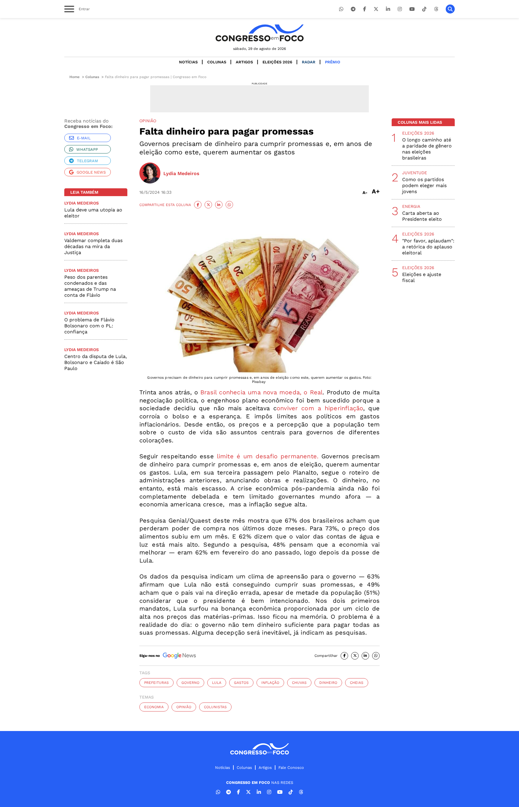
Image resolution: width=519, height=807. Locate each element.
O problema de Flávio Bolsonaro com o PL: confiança (89, 326)
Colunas (216, 62)
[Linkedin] (388, 9)
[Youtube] (412, 9)
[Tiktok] (424, 9)
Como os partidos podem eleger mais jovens (424, 185)
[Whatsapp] (341, 9)
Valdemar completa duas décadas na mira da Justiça (93, 246)
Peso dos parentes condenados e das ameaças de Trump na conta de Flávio (90, 286)
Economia (154, 707)
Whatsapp (87, 149)
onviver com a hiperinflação (320, 408)
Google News (91, 172)
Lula (216, 683)
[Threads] (436, 9)
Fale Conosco (291, 767)
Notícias (188, 62)
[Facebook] (364, 9)
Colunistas (215, 707)
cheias (356, 683)
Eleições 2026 (277, 62)
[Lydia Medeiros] (149, 173)
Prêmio (332, 62)
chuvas (299, 683)
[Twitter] (376, 9)
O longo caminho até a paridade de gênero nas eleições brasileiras (427, 149)
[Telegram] (353, 9)
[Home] (259, 33)
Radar (308, 62)
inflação (270, 683)
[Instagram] (400, 9)
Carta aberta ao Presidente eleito (422, 216)
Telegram (87, 161)
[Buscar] (450, 9)
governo (190, 683)
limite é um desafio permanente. (266, 456)
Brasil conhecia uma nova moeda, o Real (261, 392)
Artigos (244, 62)
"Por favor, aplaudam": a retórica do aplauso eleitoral (428, 247)
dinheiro (328, 683)
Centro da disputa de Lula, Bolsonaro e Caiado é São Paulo (95, 362)
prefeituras (156, 683)
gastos (241, 683)
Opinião (183, 707)
